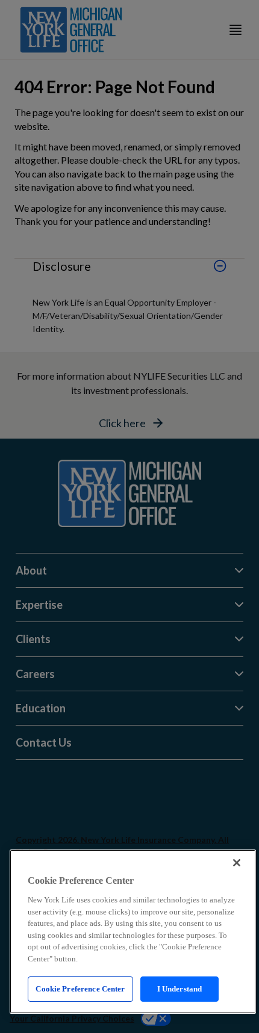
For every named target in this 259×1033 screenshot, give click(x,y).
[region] (133, 932)
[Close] (236, 863)
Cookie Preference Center (80, 988)
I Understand (179, 988)
